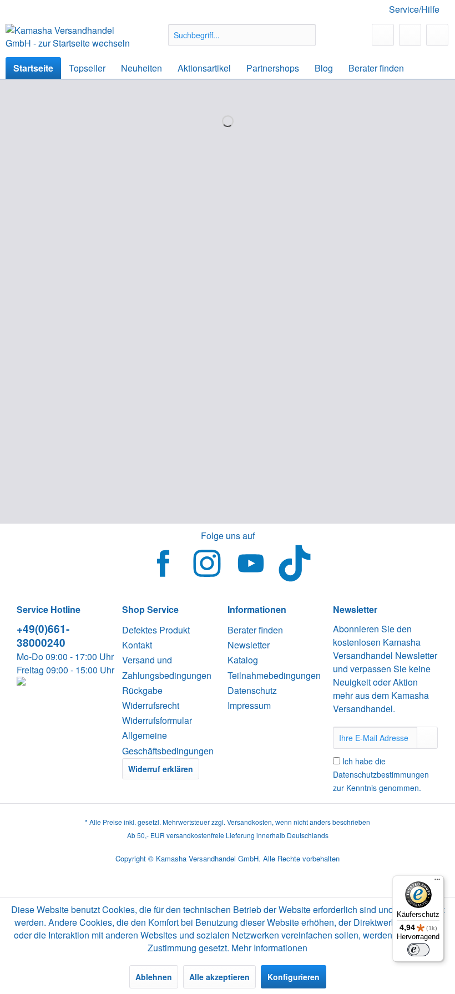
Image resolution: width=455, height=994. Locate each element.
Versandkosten (249, 821)
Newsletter (249, 644)
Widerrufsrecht (150, 705)
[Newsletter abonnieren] (427, 738)
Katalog (243, 659)
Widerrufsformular (157, 720)
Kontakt (137, 644)
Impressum (249, 705)
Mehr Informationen (269, 947)
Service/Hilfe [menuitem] (414, 9)
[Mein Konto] (410, 35)
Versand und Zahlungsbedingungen (166, 667)
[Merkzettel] (383, 35)
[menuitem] (242, 35)
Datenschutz (252, 690)
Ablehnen (153, 976)
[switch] (418, 949)
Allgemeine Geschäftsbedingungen (168, 743)
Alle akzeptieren (219, 976)
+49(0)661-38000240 (43, 635)
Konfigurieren (293, 976)
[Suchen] (305, 35)
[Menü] (437, 882)
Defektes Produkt (156, 629)
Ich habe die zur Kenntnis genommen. (381, 774)
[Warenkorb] (437, 35)
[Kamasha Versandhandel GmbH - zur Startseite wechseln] (69, 38)
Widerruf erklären (160, 768)
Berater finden (255, 629)
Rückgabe (142, 690)
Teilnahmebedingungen (274, 675)
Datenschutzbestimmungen (381, 774)
